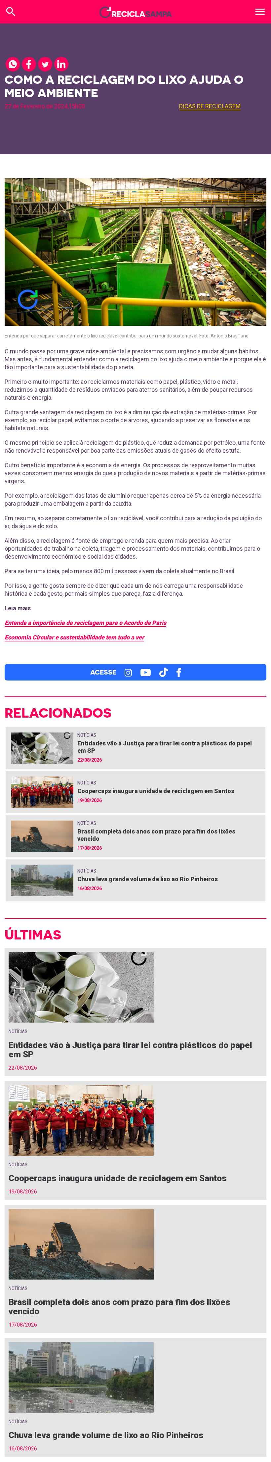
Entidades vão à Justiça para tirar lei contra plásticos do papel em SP (130, 1049)
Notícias (86, 735)
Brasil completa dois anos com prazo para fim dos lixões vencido (119, 1306)
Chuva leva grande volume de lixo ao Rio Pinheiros (147, 879)
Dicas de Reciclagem (210, 106)
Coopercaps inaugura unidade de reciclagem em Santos (155, 790)
